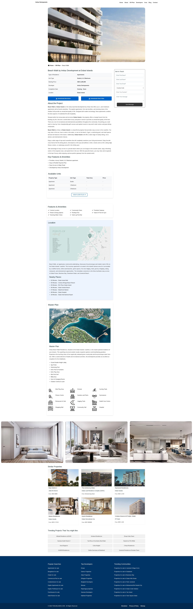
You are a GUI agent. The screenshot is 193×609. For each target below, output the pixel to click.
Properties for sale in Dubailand (123, 571)
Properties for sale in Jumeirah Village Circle (126, 568)
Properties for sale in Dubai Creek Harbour (126, 589)
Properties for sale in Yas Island (123, 592)
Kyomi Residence (87, 516)
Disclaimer (124, 606)
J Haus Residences (129, 545)
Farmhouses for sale (53, 592)
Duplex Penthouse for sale (55, 589)
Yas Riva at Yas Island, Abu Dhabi (96, 541)
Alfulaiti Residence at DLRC (63, 536)
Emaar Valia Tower (129, 536)
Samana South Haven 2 (63, 541)
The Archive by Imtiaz (88, 488)
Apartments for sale (53, 568)
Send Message (130, 104)
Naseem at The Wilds (129, 541)
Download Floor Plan (97, 98)
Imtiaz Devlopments (41, 2)
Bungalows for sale (53, 571)
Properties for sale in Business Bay (124, 575)
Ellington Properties (86, 578)
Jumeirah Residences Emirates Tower (129, 550)
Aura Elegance (64, 545)
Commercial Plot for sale (55, 578)
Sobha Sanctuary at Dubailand (96, 550)
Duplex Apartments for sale (55, 585)
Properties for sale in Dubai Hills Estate (125, 578)
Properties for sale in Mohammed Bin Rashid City (128, 585)
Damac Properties (86, 571)
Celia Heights (96, 545)
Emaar (83, 568)
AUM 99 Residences (63, 550)
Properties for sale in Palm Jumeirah (124, 582)
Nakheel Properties (86, 595)
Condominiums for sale (54, 582)
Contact (155, 2)
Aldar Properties (85, 575)
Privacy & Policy (134, 606)
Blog (150, 2)
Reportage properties (87, 589)
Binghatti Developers (87, 582)
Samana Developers (86, 592)
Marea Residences (54, 516)
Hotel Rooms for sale (54, 595)
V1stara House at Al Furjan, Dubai (125, 516)
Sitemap (142, 606)
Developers (139, 2)
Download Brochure (64, 98)
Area (145, 2)
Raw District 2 (53, 488)
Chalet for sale (52, 575)
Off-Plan (132, 2)
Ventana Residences (96, 536)
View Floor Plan (78, 194)
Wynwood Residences (121, 488)
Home (121, 2)
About (126, 2)
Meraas (83, 585)
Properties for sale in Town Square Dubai (125, 595)
